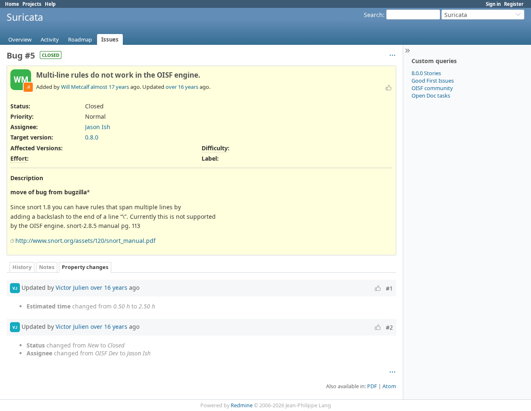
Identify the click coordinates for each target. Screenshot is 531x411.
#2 (389, 327)
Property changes (85, 267)
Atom (389, 386)
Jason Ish (97, 127)
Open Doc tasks (431, 95)
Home (12, 4)
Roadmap (80, 39)
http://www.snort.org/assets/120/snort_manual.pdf (85, 241)
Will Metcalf (75, 87)
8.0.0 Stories (426, 73)
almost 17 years (109, 87)
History (22, 267)
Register (514, 4)
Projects (31, 4)
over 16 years (182, 87)
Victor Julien (72, 287)
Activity (50, 39)
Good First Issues (433, 80)
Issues (110, 39)
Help (50, 4)
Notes (46, 267)
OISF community (432, 88)
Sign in (493, 4)
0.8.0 (91, 137)
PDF (372, 386)
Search (373, 15)
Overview (20, 39)
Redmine (242, 405)
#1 (389, 288)
